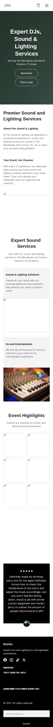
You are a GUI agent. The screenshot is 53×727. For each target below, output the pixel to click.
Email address (10, 708)
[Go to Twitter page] (24, 660)
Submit (26, 723)
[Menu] (46, 5)
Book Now (26, 73)
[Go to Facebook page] (5, 660)
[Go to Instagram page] (11, 660)
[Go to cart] (38, 5)
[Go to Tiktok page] (17, 660)
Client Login (26, 82)
